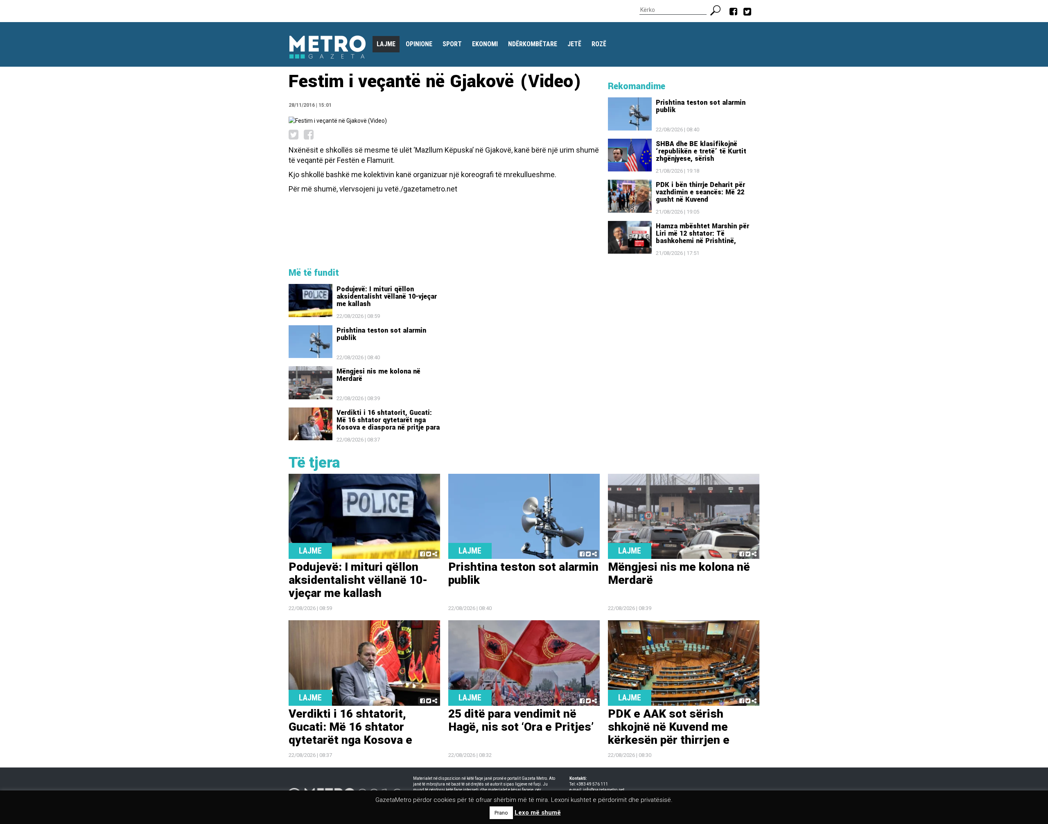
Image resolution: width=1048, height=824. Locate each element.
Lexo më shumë (538, 812)
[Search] (719, 9)
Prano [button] (501, 813)
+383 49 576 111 (592, 784)
